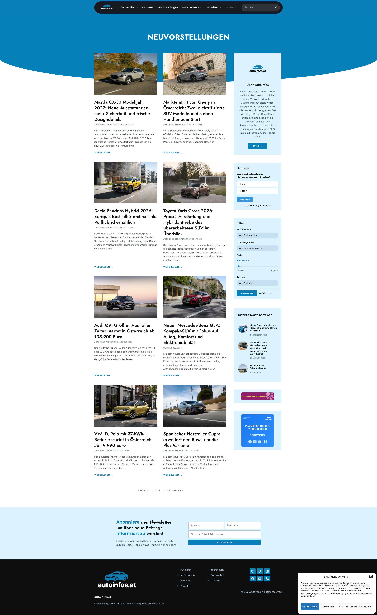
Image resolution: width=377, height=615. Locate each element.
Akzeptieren (310, 606)
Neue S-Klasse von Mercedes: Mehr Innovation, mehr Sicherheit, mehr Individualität (259, 348)
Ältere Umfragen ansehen (257, 205)
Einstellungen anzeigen (355, 606)
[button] (371, 576)
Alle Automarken (248, 235)
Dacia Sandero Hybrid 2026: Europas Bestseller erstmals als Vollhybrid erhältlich (125, 216)
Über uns (258, 146)
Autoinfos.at (102, 597)
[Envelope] (260, 578)
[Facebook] (253, 578)
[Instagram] (253, 571)
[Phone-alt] (267, 578)
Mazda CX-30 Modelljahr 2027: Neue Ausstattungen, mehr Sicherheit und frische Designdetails (122, 110)
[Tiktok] (260, 571)
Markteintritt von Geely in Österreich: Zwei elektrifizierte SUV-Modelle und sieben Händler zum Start (194, 110)
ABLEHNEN (328, 606)
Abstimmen (244, 199)
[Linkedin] (267, 571)
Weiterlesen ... (103, 152)
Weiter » (177, 490)
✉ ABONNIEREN (224, 542)
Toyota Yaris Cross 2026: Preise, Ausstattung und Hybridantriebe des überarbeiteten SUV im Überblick (188, 222)
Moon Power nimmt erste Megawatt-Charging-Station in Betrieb (263, 327)
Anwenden (247, 293)
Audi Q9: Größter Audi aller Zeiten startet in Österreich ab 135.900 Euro (124, 331)
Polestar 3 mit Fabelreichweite (258, 367)
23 (168, 490)
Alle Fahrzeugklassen (251, 247)
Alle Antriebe (246, 282)
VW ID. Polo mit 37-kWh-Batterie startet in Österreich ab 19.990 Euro (122, 439)
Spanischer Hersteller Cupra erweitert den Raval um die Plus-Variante (192, 439)
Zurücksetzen (265, 293)
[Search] (276, 7)
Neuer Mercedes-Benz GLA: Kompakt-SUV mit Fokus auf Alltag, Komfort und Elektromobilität (191, 334)
